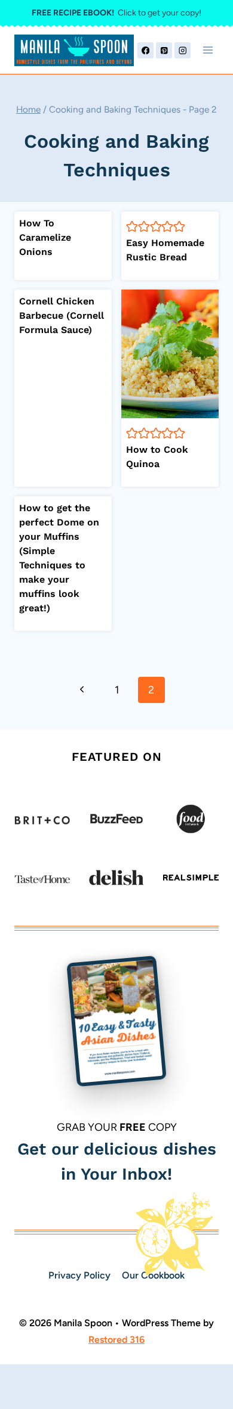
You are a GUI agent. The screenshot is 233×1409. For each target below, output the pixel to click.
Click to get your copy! (116, 13)
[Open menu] (208, 50)
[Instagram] (182, 50)
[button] (132, 225)
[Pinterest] (164, 50)
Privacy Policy (79, 1275)
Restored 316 (116, 1339)
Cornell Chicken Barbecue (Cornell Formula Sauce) (61, 315)
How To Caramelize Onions (45, 237)
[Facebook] (145, 50)
